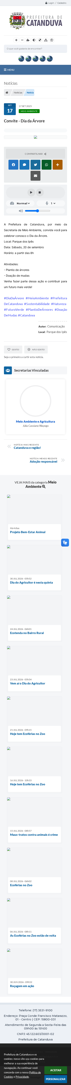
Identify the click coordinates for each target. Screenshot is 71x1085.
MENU (10, 69)
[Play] (31, 192)
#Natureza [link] (58, 304)
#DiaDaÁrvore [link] (14, 298)
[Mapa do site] (45, 40)
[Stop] (40, 192)
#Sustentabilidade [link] (37, 304)
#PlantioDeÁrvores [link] (39, 309)
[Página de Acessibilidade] (51, 40)
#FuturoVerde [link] (14, 309)
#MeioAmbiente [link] (37, 298)
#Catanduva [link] (26, 315)
